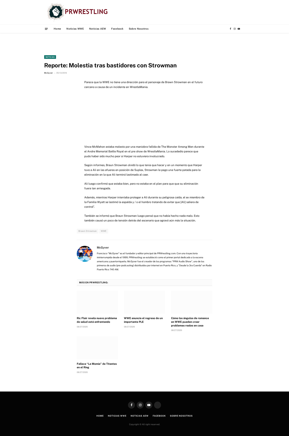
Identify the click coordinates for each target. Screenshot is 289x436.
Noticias (50, 57)
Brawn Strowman (87, 231)
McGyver (48, 73)
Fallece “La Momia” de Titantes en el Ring (97, 365)
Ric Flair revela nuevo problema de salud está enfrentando (97, 320)
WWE (103, 231)
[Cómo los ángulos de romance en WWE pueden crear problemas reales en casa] (191, 302)
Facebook (117, 28)
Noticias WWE (75, 28)
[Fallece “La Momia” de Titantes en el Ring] (97, 347)
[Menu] (46, 28)
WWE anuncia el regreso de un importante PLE (143, 320)
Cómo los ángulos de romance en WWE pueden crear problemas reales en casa (190, 322)
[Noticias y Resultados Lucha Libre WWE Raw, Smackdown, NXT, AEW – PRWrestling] (78, 12)
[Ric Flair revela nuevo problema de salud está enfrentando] (97, 302)
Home (57, 28)
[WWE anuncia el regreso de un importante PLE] (144, 302)
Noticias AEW (97, 28)
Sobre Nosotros (139, 28)
